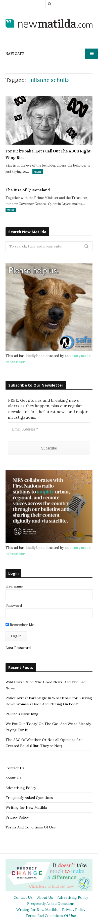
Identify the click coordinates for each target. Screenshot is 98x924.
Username (14, 586)
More (37, 171)
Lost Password (18, 647)
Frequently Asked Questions (29, 797)
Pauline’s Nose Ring (22, 714)
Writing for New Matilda (26, 807)
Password (14, 605)
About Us (13, 778)
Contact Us (15, 768)
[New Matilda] (49, 24)
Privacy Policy (17, 817)
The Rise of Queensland (28, 190)
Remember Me (21, 624)
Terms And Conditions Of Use (31, 827)
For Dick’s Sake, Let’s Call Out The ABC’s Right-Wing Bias (49, 154)
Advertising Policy (21, 787)
